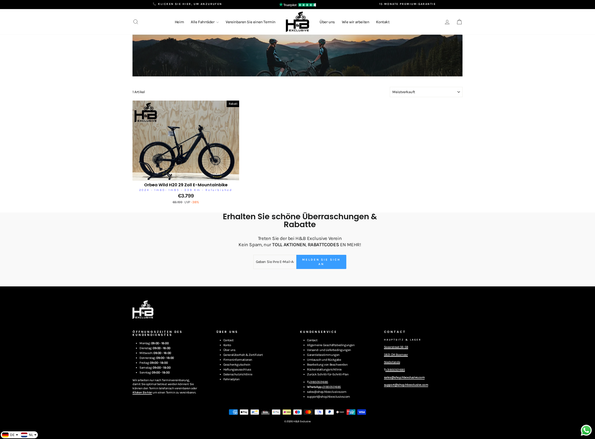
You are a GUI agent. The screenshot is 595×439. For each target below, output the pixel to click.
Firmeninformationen (237, 359)
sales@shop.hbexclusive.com (327, 391)
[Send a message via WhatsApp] (586, 430)
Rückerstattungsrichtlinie (324, 369)
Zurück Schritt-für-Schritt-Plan (328, 374)
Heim (179, 22)
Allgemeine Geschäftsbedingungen (331, 345)
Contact (228, 340)
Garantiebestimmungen (323, 355)
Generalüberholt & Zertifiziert (243, 355)
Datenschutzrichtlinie (237, 374)
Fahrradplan (231, 379)
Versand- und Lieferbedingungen (329, 350)
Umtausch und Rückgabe (324, 359)
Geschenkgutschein (236, 364)
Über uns (327, 22)
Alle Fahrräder (203, 22)
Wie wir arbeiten (355, 22)
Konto (227, 345)
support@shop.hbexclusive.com (328, 396)
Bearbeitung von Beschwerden (327, 364)
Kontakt (382, 22)
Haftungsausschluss (237, 369)
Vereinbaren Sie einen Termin (250, 22)
